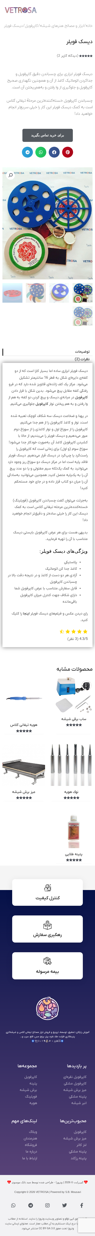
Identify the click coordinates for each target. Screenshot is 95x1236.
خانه (89, 25)
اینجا (26, 613)
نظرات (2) (82, 359)
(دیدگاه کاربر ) (67, 56)
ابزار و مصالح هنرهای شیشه (62, 25)
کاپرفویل (31, 25)
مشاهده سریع (73, 709)
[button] (67, 152)
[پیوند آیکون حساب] (73, 10)
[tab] (47, 352)
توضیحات (82, 352)
